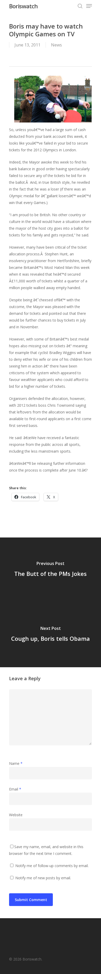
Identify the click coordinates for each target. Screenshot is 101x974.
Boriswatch (23, 6)
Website (16, 814)
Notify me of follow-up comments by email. (52, 865)
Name (16, 763)
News (56, 45)
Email (15, 789)
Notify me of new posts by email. (43, 877)
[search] (80, 6)
